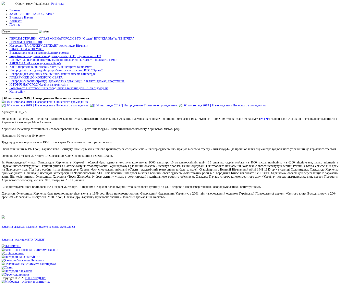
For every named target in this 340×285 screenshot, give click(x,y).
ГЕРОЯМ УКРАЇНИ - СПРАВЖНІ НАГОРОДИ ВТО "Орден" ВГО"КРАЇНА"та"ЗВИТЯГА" (71, 38)
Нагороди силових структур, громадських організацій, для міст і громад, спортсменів (67, 81)
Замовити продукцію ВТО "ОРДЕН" (23, 239)
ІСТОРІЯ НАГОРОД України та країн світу (38, 84)
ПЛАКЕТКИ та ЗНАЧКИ (26, 49)
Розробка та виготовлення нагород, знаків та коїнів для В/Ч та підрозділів (58, 88)
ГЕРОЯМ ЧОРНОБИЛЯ (25, 42)
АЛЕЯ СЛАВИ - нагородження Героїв (35, 63)
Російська (57, 3)
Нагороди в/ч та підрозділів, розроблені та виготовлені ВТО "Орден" (56, 70)
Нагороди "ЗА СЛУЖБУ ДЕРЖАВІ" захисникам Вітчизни (48, 45)
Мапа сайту (17, 91)
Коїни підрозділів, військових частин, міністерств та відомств (50, 66)
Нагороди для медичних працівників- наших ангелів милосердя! (52, 74)
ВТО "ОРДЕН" (35, 278)
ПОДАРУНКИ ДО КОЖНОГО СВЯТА (36, 77)
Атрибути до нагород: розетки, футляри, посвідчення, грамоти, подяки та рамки (63, 59)
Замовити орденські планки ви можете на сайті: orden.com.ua (38, 226)
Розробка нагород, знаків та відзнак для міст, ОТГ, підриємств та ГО (55, 56)
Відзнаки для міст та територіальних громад (39, 52)
